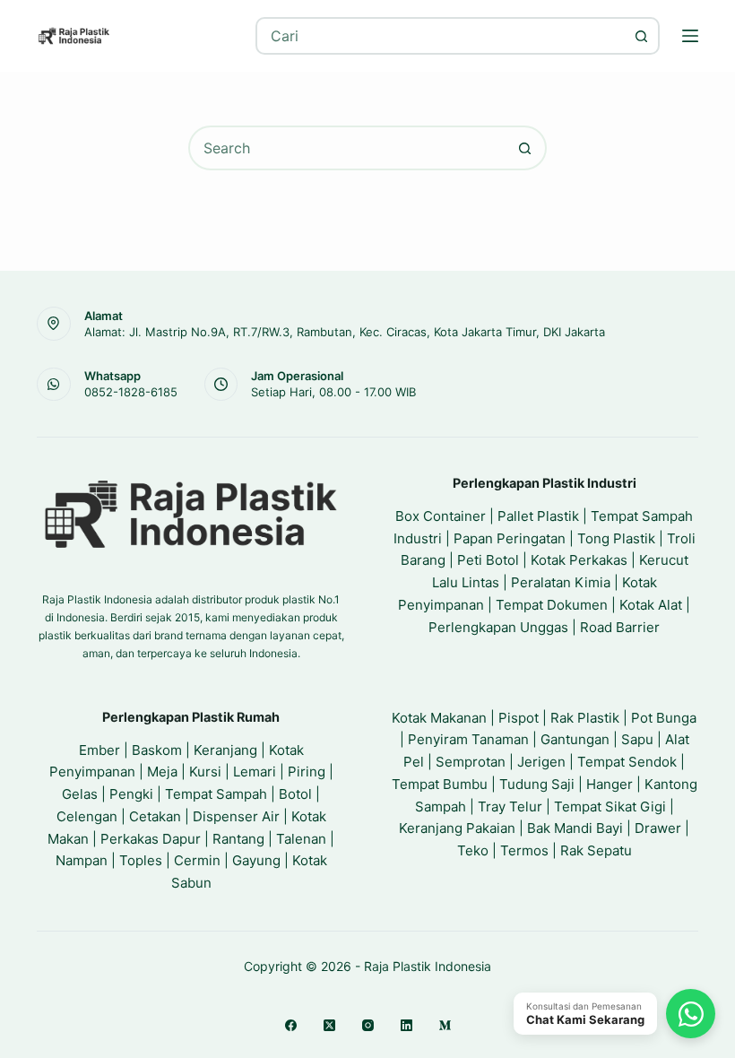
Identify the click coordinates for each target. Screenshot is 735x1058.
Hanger (609, 784)
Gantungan (575, 739)
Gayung (256, 860)
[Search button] (641, 36)
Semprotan (471, 761)
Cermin (197, 860)
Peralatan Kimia (560, 582)
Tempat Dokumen (552, 604)
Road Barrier (620, 627)
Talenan (301, 838)
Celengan (86, 816)
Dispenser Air (236, 816)
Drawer (658, 828)
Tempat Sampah (216, 793)
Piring (306, 771)
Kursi (205, 771)
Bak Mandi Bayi (575, 828)
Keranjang (225, 750)
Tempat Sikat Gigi (610, 806)
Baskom (157, 750)
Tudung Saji (537, 784)
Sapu (637, 739)
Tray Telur (510, 806)
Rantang (238, 838)
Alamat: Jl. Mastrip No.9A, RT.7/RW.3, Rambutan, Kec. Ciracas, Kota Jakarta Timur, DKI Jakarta (344, 332)
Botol (295, 793)
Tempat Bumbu (440, 784)
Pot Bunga (663, 717)
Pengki (131, 793)
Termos (524, 850)
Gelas (80, 793)
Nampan (82, 860)
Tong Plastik (616, 538)
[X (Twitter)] (329, 1025)
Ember (99, 750)
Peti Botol (488, 559)
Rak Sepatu (596, 850)
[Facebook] (291, 1025)
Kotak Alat (650, 604)
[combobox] (440, 36)
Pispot (518, 717)
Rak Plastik (584, 717)
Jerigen (541, 761)
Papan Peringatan (510, 538)
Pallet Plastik (538, 516)
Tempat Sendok (627, 761)
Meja (162, 771)
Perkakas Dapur (150, 838)
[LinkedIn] (406, 1025)
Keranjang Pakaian (457, 828)
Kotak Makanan (439, 717)
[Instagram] (368, 1025)
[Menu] (690, 36)
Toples (140, 860)
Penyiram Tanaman (468, 739)
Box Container (440, 516)
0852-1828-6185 (130, 392)
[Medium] (445, 1025)
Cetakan (155, 816)
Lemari (254, 771)
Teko (473, 850)
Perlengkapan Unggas (498, 627)
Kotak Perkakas (579, 559)
